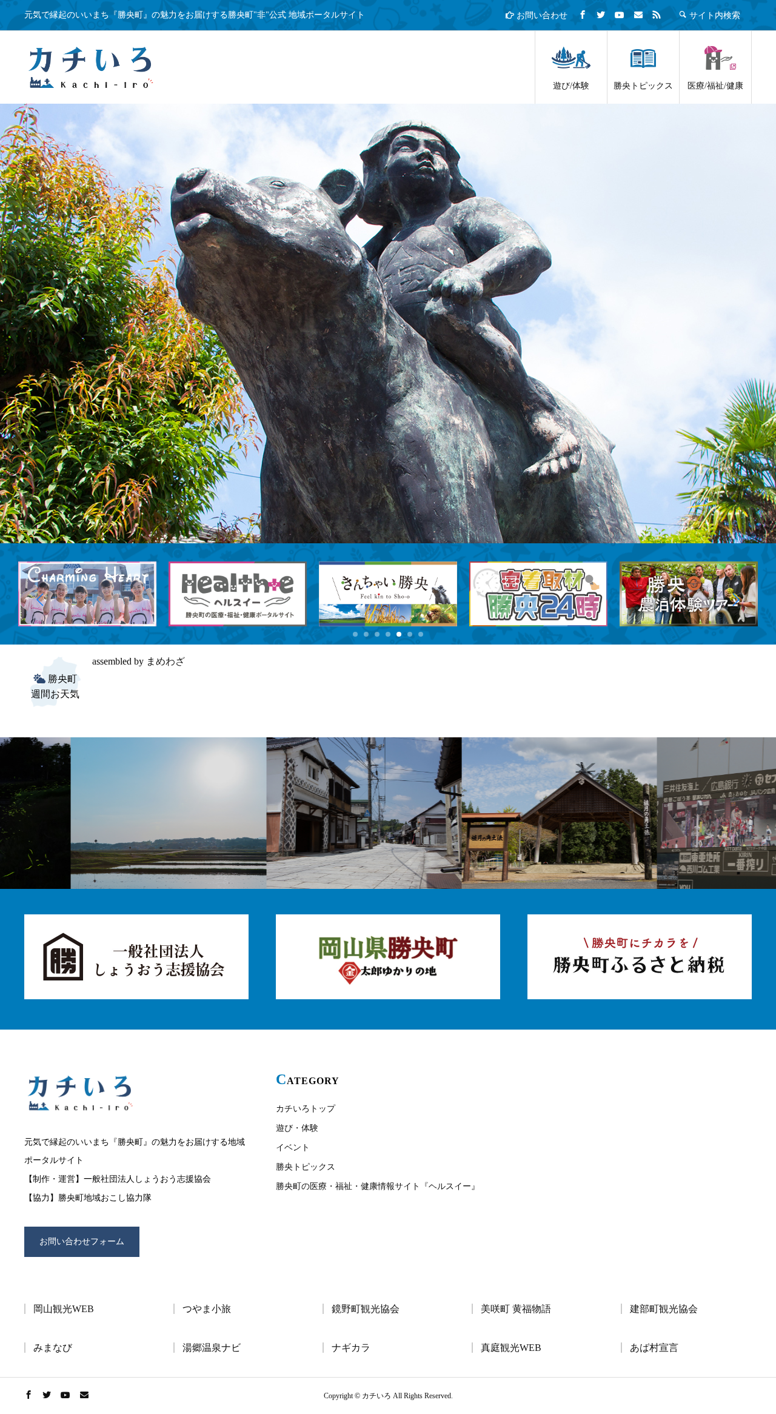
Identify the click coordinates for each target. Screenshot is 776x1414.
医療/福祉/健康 (715, 85)
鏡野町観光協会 (366, 1309)
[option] (388, 323)
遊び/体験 (571, 85)
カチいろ (91, 67)
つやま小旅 (206, 1309)
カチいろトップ (305, 1108)
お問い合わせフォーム (81, 1241)
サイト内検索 (713, 15)
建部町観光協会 (664, 1309)
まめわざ (165, 661)
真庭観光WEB (511, 1347)
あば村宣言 (654, 1347)
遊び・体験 (297, 1128)
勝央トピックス (643, 85)
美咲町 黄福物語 (516, 1309)
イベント (293, 1147)
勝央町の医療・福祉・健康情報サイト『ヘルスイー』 (378, 1186)
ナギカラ (351, 1347)
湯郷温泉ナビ (211, 1347)
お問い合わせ (540, 15)
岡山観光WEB (63, 1309)
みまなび (52, 1347)
